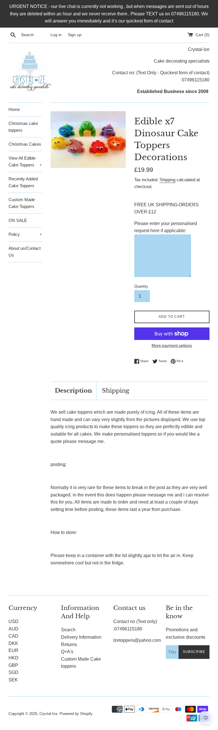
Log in (56, 34)
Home (14, 109)
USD (13, 621)
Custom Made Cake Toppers (22, 203)
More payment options (172, 345)
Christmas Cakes (25, 144)
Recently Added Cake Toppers (23, 182)
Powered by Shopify (76, 714)
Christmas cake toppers (23, 127)
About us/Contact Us (25, 251)
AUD (13, 628)
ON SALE (18, 220)
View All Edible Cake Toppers (25, 161)
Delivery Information (81, 637)
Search (68, 629)
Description (73, 390)
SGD (13, 672)
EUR (13, 650)
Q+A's (67, 651)
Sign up (74, 34)
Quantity (141, 286)
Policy (25, 234)
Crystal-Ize (48, 714)
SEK (13, 679)
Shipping (167, 179)
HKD (13, 657)
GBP (13, 665)
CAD (13, 636)
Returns (69, 644)
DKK (13, 643)
